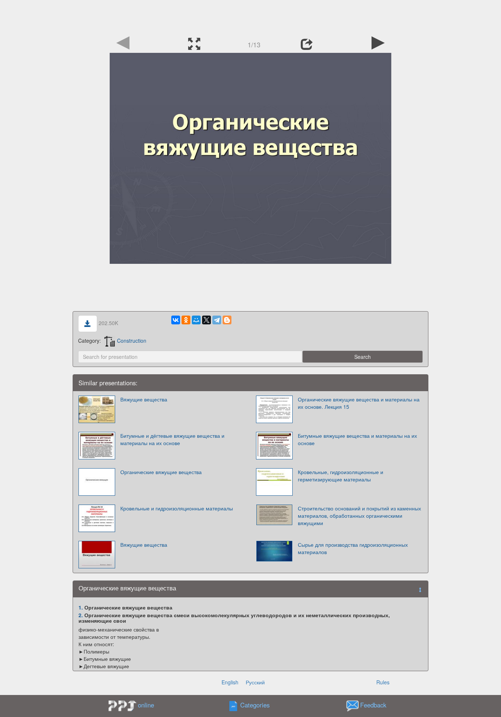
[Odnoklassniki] (186, 320)
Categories (255, 704)
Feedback (373, 704)
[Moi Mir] (196, 320)
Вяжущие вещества (143, 399)
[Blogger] (227, 320)
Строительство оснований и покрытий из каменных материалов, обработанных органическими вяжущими (359, 516)
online (146, 704)
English (230, 682)
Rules (383, 682)
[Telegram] (216, 320)
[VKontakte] (175, 320)
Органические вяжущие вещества (161, 472)
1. (80, 607)
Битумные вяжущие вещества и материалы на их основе (357, 439)
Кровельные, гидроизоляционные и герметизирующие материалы (340, 475)
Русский (255, 682)
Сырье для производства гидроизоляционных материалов (353, 548)
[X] (206, 320)
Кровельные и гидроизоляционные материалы (176, 508)
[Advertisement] (250, 16)
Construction (131, 340)
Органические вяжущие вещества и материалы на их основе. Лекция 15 (359, 403)
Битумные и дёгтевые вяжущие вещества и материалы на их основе (172, 439)
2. (80, 615)
